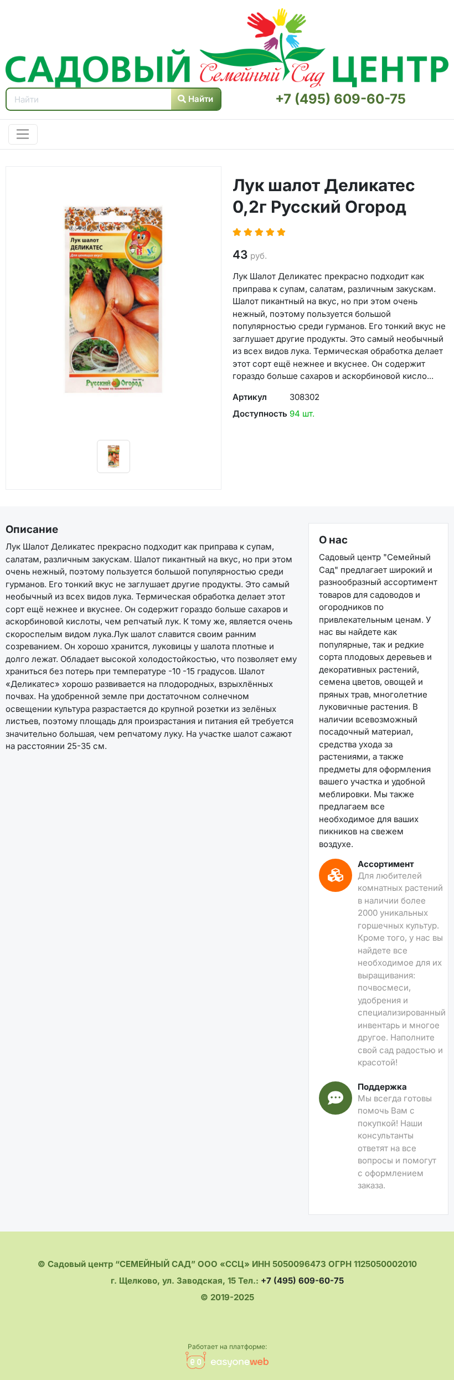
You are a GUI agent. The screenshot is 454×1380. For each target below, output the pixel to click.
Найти (199, 99)
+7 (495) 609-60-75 (340, 99)
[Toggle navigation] (23, 134)
